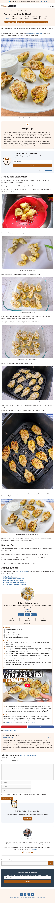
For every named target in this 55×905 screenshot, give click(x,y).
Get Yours (44, 1)
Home (5, 11)
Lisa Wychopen (31, 722)
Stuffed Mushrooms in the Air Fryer (13, 578)
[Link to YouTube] (32, 894)
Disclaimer (31, 898)
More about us (36, 849)
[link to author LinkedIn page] (51, 737)
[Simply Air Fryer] (8, 6)
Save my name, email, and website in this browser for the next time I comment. (26, 794)
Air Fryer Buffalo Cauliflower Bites (13, 580)
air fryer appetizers (22, 571)
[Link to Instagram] (25, 894)
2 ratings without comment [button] (28, 755)
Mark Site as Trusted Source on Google (37, 22)
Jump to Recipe (10, 22)
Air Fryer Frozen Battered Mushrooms (14, 582)
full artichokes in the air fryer (34, 33)
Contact (13, 898)
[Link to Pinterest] (29, 894)
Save (34, 614)
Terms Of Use (41, 898)
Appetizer (9, 722)
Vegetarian (13, 730)
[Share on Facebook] (41, 727)
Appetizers (11, 11)
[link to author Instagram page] (49, 737)
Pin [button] (28, 614)
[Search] (50, 863)
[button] (25, 609)
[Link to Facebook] (21, 894)
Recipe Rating (5, 761)
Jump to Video (21, 22)
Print (21, 614)
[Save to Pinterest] (14, 727)
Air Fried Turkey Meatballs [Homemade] (15, 584)
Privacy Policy (48, 170)
